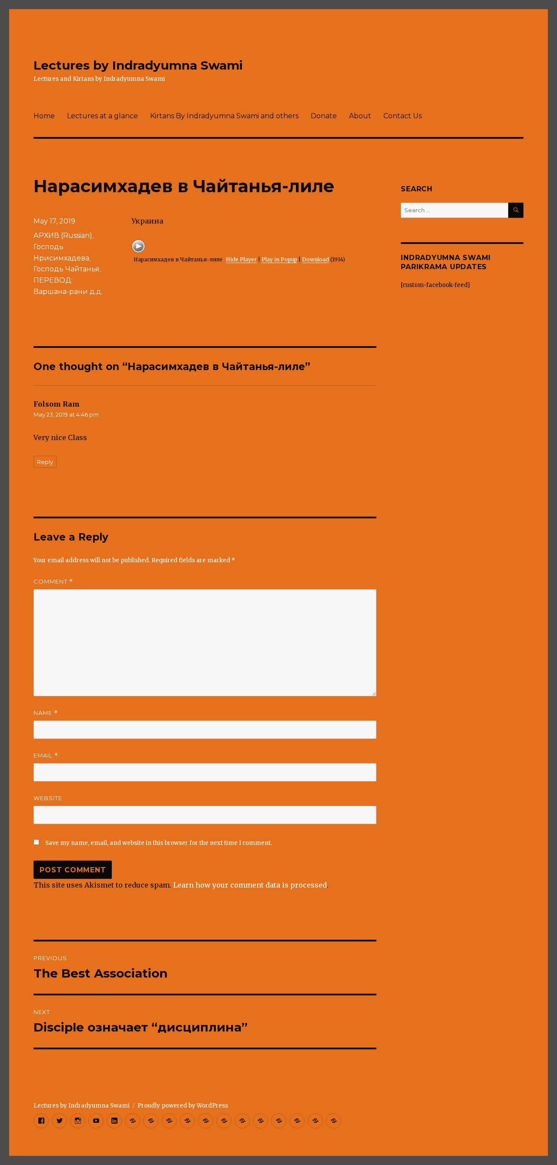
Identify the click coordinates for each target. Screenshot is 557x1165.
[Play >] (138, 246)
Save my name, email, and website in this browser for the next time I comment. (158, 843)
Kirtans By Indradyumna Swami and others (224, 116)
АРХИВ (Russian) (63, 235)
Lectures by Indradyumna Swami (138, 65)
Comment (53, 581)
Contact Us (402, 116)
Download (315, 259)
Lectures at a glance (102, 116)
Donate (324, 116)
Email (46, 755)
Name (46, 713)
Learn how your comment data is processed (250, 885)
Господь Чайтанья (67, 269)
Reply (45, 461)
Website (48, 797)
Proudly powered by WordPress (183, 1105)
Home (44, 116)
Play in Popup (279, 259)
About (360, 116)
